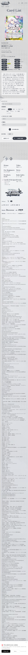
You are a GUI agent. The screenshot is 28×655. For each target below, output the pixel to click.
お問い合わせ (6, 205)
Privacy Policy (6, 648)
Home (2, 6)
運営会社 (3, 213)
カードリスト (7, 181)
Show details (23, 651)
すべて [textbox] (4, 119)
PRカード (7, 183)
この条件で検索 (20, 138)
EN (22, 3)
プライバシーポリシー (11, 213)
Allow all (6, 651)
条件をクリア (6, 138)
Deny (15, 651)
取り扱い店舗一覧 (16, 205)
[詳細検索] (3, 106)
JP (19, 3)
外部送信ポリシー (22, 213)
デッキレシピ (7, 184)
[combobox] (14, 119)
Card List (7, 6)
